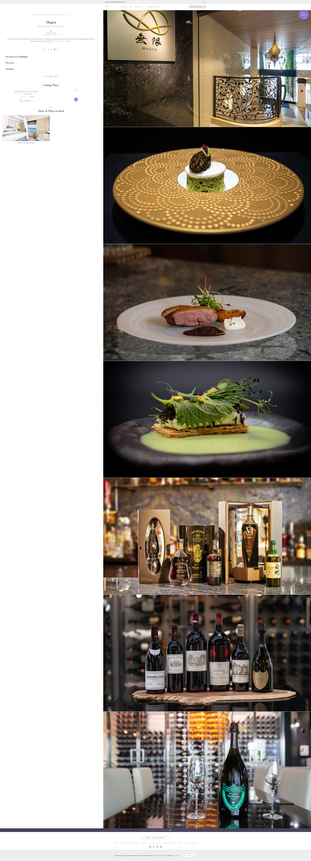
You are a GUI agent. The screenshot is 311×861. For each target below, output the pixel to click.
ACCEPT (189, 855)
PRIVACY (187, 843)
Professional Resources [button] (195, 6)
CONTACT (194, 843)
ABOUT (115, 843)
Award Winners (138, 7)
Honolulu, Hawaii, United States (58, 14)
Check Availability (26, 100)
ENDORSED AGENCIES (169, 843)
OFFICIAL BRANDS (154, 843)
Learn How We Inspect (51, 35)
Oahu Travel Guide (51, 76)
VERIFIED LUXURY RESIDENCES (129, 843)
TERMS (180, 843)
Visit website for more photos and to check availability (155, 830)
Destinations (124, 7)
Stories (130, 7)
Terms (165, 855)
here (126, 2)
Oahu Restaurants (38, 14)
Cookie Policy (175, 855)
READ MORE (51, 43)
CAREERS (144, 843)
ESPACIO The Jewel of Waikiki (61, 41)
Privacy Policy (157, 855)
